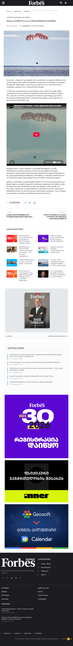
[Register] (66, 3)
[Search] (61, 3)
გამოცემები (42, 599)
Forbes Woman (43, 595)
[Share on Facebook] (25, 203)
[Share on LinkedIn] (35, 203)
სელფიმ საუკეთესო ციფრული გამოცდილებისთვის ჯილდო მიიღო (32, 376)
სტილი (40, 591)
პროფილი (5, 599)
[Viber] (20, 578)
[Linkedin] (16, 578)
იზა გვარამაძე (12, 26)
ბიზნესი (4, 591)
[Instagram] (7, 578)
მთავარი (9, 11)
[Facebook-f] (3, 578)
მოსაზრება (5, 595)
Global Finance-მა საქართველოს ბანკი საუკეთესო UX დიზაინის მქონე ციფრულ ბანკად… (26, 239)
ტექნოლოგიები (43, 588)
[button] (3, 3)
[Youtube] (12, 578)
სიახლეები (5, 588)
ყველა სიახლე (17, 11)
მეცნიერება (27, 11)
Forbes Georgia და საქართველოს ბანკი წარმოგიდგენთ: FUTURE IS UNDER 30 (35, 362)
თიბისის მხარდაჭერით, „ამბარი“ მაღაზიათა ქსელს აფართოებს (27, 261)
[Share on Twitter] (30, 203)
